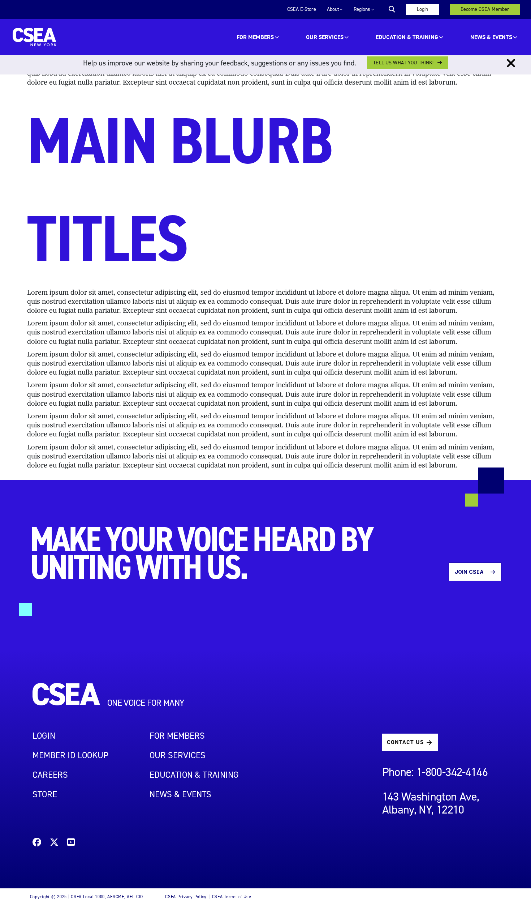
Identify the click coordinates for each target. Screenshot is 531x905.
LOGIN (44, 736)
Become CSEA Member (485, 9)
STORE (45, 794)
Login (422, 9)
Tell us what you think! (403, 62)
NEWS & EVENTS (180, 794)
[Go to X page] (54, 843)
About (333, 9)
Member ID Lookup (70, 755)
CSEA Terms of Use (231, 897)
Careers (50, 775)
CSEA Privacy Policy (186, 897)
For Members (255, 37)
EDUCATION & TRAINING (407, 37)
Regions (362, 9)
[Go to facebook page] (37, 843)
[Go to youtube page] (71, 843)
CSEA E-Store (301, 9)
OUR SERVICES (325, 37)
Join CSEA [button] (470, 572)
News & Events (491, 37)
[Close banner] (511, 63)
